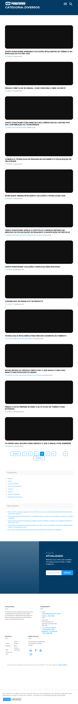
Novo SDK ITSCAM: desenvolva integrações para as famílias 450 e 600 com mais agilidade (34, 530)
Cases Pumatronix (13, 484)
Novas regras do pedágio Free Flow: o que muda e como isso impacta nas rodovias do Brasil (35, 371)
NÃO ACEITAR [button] (16, 699)
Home (7, 643)
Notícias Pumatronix (19, 127)
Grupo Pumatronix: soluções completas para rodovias (32, 267)
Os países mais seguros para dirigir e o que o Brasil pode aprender (38, 443)
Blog (15, 646)
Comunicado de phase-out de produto (24, 301)
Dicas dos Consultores (14, 486)
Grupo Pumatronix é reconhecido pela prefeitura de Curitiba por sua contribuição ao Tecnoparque (37, 124)
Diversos (10, 56)
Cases (10, 481)
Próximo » (39, 458)
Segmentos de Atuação (34, 235)
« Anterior (15, 454)
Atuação (8, 646)
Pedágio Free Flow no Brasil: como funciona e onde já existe (35, 88)
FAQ (7, 650)
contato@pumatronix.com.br (51, 613)
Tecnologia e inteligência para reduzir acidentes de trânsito (35, 336)
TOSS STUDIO (62, 665)
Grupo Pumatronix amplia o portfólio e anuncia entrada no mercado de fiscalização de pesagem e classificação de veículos (37, 231)
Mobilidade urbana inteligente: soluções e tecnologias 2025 (35, 196)
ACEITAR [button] (6, 699)
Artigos (9, 338)
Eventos (10, 491)
